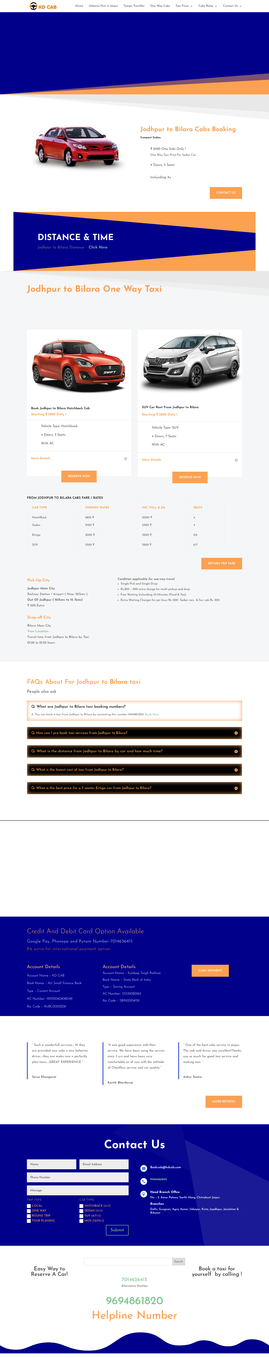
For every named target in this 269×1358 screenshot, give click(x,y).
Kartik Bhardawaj (120, 1082)
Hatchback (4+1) (97, 1206)
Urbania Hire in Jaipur (103, 6)
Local (37, 1206)
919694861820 (158, 1179)
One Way (39, 1210)
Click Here (98, 247)
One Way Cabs (160, 6)
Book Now (152, 714)
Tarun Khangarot (44, 1077)
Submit (117, 1230)
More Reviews (223, 1101)
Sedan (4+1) (93, 1210)
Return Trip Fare (221, 563)
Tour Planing (43, 1220)
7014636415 (134, 1279)
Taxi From (182, 6)
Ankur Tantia (192, 1077)
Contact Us (230, 6)
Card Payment (210, 970)
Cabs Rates (205, 6)
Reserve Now (79, 476)
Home (79, 6)
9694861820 (134, 1301)
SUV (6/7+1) (92, 1215)
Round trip (41, 1215)
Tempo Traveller (134, 6)
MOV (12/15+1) (94, 1220)
